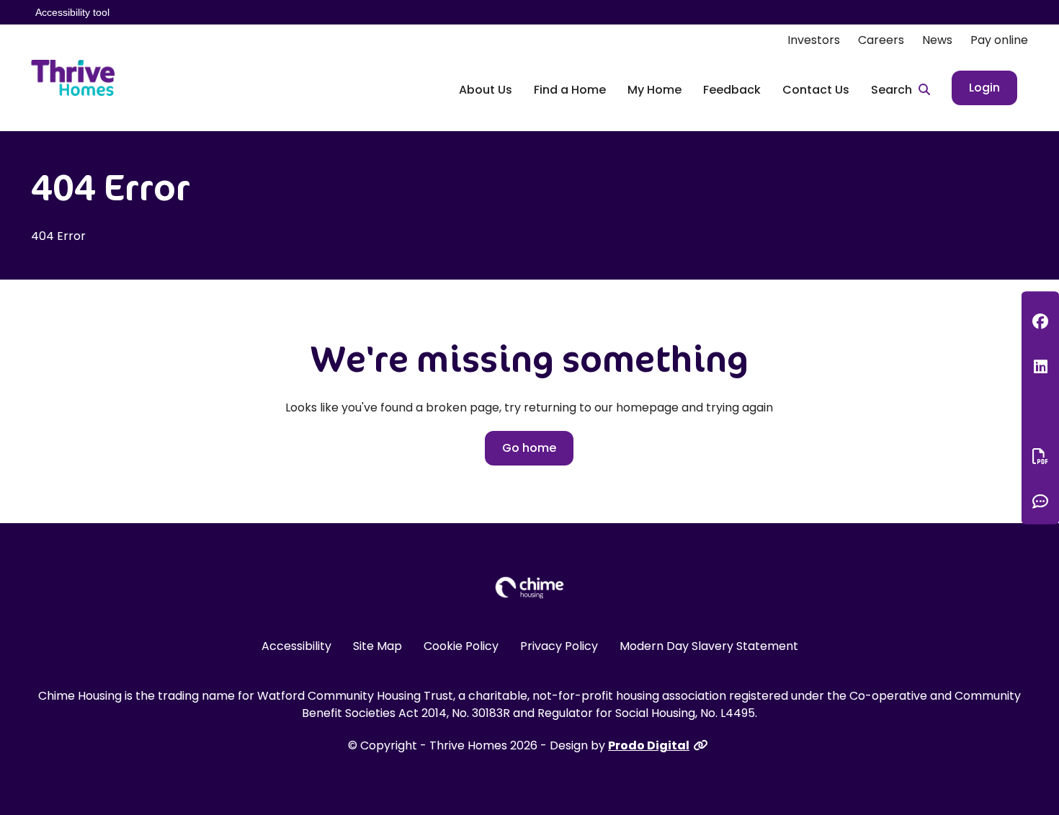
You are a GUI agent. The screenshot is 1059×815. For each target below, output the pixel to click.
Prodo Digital (648, 745)
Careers (881, 40)
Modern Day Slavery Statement (709, 646)
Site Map (377, 646)
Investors (813, 40)
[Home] (73, 78)
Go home (529, 448)
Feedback (732, 89)
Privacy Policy (559, 646)
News (937, 40)
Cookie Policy (461, 646)
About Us (485, 89)
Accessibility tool (72, 12)
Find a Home (570, 89)
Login (984, 87)
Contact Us (815, 89)
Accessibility (296, 646)
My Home (654, 89)
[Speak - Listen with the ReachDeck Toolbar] (1040, 411)
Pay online (999, 40)
